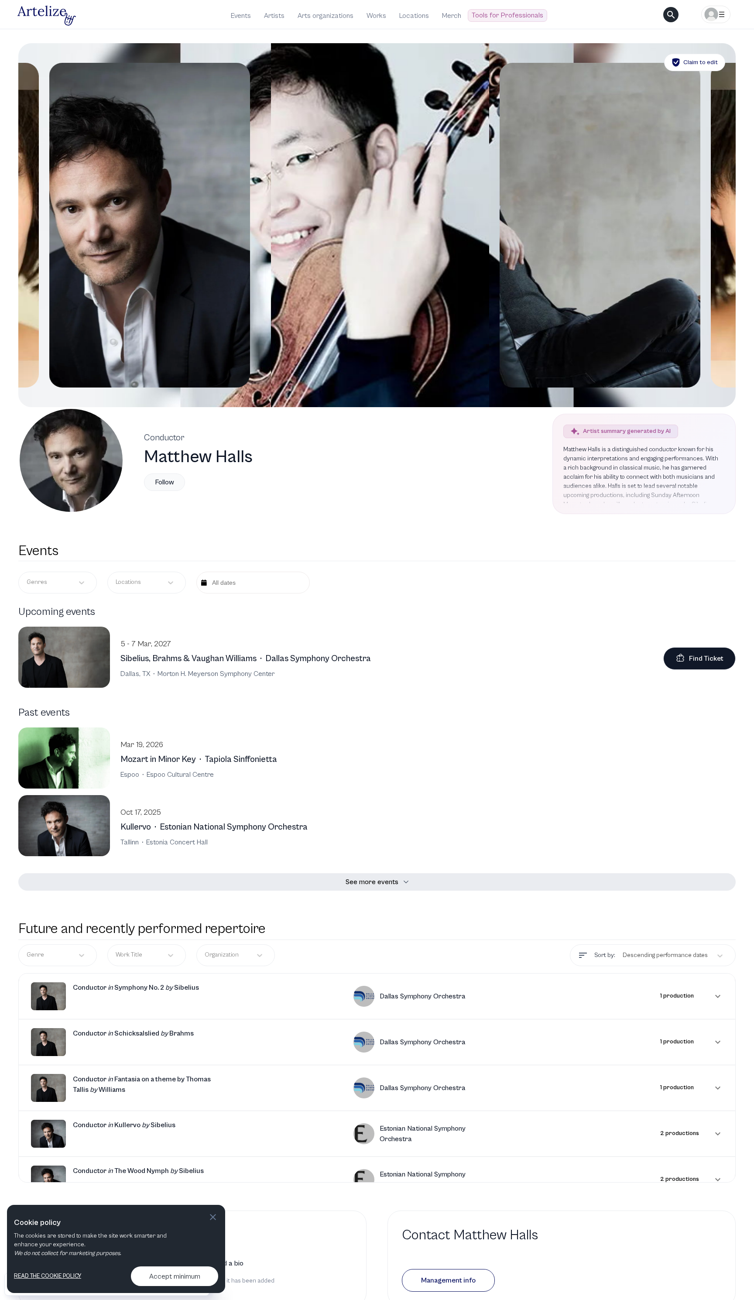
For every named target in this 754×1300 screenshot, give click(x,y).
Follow (164, 482)
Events (241, 16)
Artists (274, 16)
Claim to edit (700, 62)
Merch (451, 16)
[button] (377, 996)
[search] (671, 14)
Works (376, 16)
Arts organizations (325, 16)
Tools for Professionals (507, 15)
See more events (372, 882)
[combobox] (116, 582)
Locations (414, 16)
